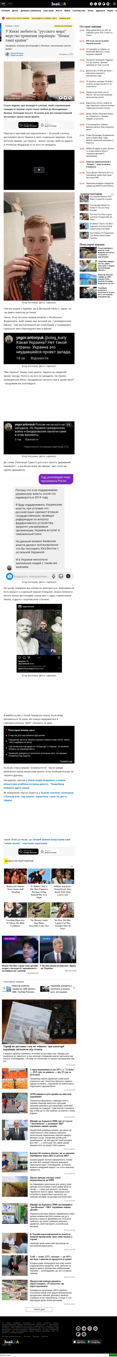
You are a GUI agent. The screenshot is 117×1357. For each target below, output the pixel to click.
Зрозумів (113, 1354)
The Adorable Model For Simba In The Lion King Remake (100, 207)
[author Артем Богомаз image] (8, 54)
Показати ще (66, 761)
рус (10, 4)
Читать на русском (63, 26)
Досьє (15, 11)
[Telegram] (91, 3)
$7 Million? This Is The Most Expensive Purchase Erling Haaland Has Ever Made (39, 892)
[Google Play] (94, 1342)
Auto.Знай (48, 11)
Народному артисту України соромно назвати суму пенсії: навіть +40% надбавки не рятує (39, 741)
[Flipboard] (103, 3)
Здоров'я (100, 11)
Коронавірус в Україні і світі (44, 18)
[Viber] (95, 3)
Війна (67, 11)
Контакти (44, 1336)
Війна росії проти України (17, 18)
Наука (110, 11)
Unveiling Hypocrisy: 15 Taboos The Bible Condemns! (15, 923)
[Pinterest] (107, 3)
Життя (59, 11)
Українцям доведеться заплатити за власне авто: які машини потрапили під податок (37, 754)
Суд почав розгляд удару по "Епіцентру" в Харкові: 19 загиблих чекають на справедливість (38, 747)
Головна (5, 11)
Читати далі (39, 1309)
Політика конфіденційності (12, 1336)
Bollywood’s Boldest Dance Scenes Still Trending (15, 889)
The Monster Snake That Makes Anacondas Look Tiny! (39, 923)
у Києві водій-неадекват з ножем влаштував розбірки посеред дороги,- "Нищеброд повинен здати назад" (34, 784)
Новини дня (64, 18)
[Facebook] (60, 97)
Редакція (36, 1336)
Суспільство (78, 11)
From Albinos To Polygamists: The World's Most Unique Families (102, 235)
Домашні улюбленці (31, 11)
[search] (114, 4)
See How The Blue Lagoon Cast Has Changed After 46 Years (101, 216)
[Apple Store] (79, 1342)
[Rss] (99, 3)
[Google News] (95, 1328)
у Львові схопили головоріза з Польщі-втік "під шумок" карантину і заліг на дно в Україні (39, 796)
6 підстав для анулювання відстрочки (26, 735)
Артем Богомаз (17, 53)
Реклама (27, 1336)
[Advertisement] (39, 403)
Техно (90, 11)
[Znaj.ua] (58, 4)
